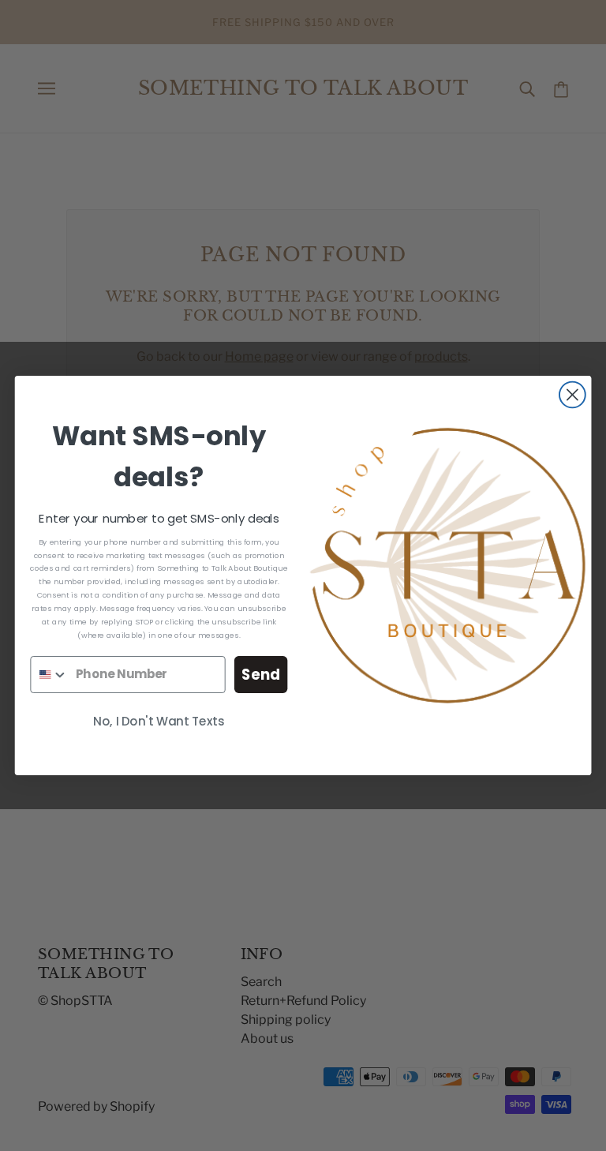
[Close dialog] (572, 395)
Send (260, 674)
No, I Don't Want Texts (158, 721)
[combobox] (49, 674)
